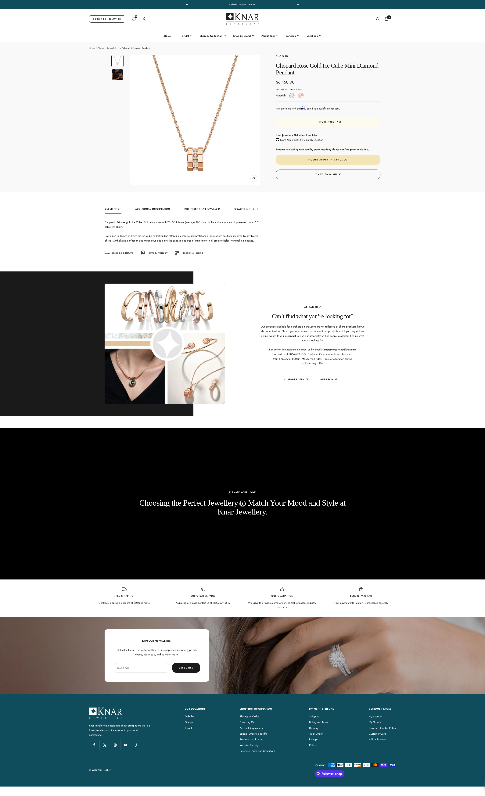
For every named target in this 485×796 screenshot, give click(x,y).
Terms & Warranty (157, 253)
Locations (312, 36)
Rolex (167, 36)
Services (291, 36)
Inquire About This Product (328, 159)
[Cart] (386, 19)
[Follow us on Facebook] (94, 745)
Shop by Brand (242, 36)
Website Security (249, 745)
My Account (375, 716)
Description (113, 209)
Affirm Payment (377, 739)
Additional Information (152, 209)
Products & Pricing (192, 253)
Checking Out (247, 722)
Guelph (189, 722)
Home (92, 48)
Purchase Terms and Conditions (257, 751)
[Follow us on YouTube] (125, 745)
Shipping (314, 716)
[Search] (377, 19)
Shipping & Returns (122, 253)
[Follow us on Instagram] (115, 745)
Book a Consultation (107, 18)
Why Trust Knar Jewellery (202, 209)
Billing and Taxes (318, 722)
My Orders (375, 722)
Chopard (282, 56)
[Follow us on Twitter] (104, 745)
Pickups (313, 739)
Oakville (189, 716)
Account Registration (251, 728)
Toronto (189, 728)
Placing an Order (249, 716)
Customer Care (377, 734)
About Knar (268, 36)
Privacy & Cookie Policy (382, 728)
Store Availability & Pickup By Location (301, 140)
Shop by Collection (211, 36)
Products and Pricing (251, 739)
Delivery (313, 728)
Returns (313, 745)
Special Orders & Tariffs (253, 734)
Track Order (316, 734)
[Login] (144, 19)
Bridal (185, 36)
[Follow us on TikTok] (136, 745)
